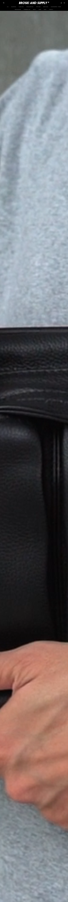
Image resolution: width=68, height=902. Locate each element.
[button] (3, 3)
